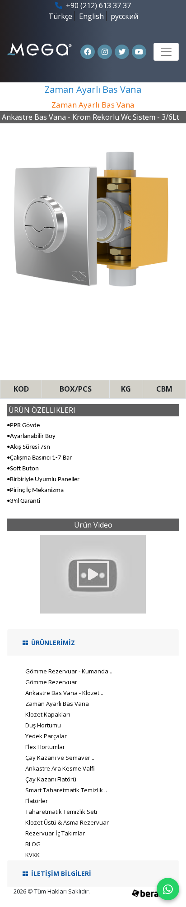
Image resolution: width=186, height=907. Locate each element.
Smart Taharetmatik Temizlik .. (66, 790)
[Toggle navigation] (166, 52)
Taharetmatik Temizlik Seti (61, 812)
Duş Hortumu (43, 725)
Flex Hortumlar (45, 747)
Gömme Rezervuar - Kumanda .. (68, 671)
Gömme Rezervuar (51, 682)
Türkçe (60, 16)
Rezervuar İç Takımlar (55, 833)
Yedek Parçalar (46, 736)
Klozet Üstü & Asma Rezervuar (67, 822)
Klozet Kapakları (47, 714)
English (91, 16)
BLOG (33, 844)
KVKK (32, 855)
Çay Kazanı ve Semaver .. (59, 758)
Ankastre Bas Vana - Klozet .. (64, 693)
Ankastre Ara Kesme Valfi (60, 768)
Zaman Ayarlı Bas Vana (57, 703)
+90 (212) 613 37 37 (97, 5)
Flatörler (36, 801)
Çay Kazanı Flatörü (50, 779)
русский (124, 16)
